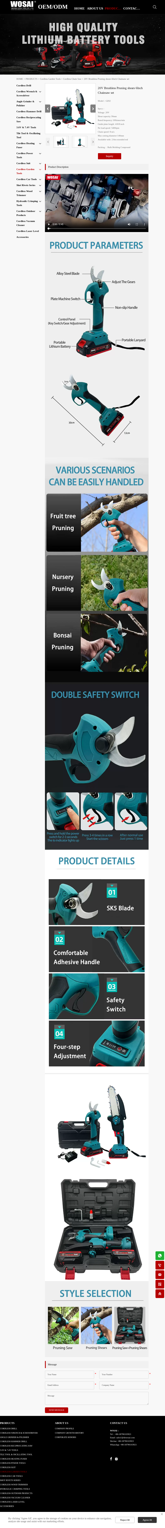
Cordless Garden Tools (50, 79)
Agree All (147, 1520)
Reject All (125, 1520)
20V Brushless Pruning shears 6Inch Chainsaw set (106, 79)
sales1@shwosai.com (125, 1438)
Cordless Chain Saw (72, 79)
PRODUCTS (31, 79)
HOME (19, 79)
